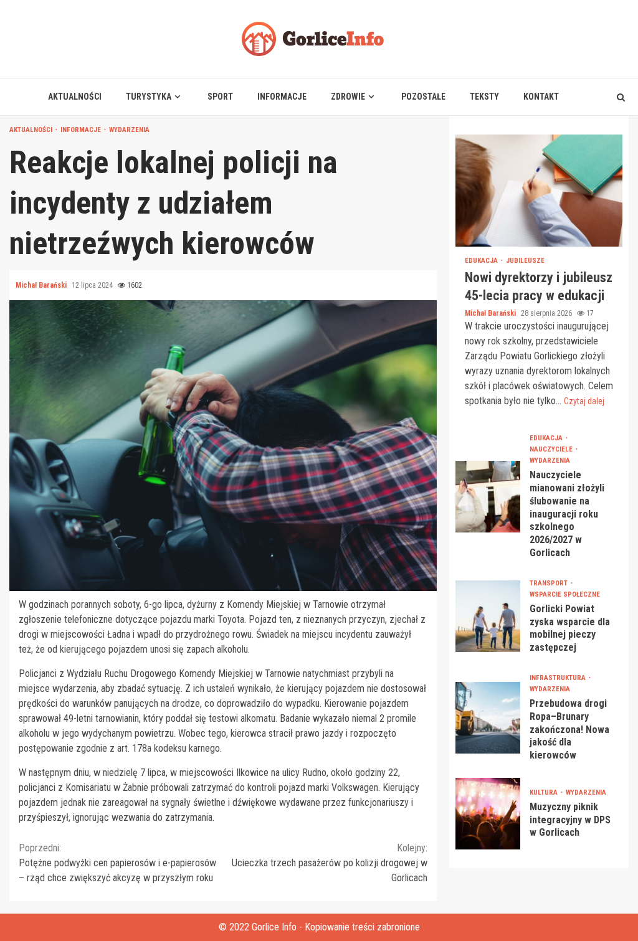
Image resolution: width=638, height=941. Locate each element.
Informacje (282, 97)
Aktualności (75, 97)
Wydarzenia (129, 129)
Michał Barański (42, 285)
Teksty (484, 97)
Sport (220, 97)
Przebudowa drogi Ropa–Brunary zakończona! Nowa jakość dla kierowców (488, 718)
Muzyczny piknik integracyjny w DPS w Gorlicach (488, 813)
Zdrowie (348, 97)
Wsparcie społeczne (565, 594)
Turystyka (148, 97)
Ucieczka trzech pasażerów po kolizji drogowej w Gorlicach (329, 863)
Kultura (544, 792)
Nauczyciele (552, 449)
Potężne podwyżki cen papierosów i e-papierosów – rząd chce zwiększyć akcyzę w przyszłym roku (117, 863)
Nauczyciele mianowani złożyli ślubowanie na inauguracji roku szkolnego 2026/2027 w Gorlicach (488, 496)
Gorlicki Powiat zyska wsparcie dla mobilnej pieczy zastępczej (488, 616)
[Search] (621, 97)
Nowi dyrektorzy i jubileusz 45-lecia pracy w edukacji (538, 191)
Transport (549, 583)
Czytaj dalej (584, 401)
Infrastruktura (559, 677)
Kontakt (541, 97)
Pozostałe (423, 97)
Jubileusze (525, 260)
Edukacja (482, 260)
